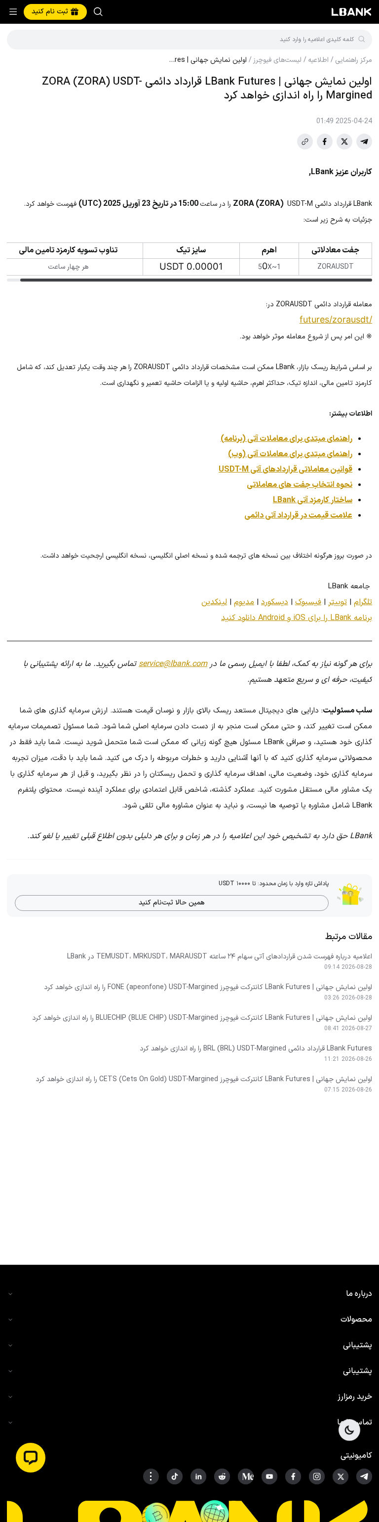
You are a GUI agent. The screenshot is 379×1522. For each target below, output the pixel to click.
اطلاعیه (318, 60)
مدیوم (244, 602)
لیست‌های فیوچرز (277, 60)
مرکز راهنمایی (353, 60)
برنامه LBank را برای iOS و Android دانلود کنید (296, 618)
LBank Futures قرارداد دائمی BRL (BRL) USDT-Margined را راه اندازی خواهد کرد (256, 1049)
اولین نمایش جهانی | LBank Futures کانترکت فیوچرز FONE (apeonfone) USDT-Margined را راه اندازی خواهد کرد (208, 988)
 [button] (21, 40)
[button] (30, 1458)
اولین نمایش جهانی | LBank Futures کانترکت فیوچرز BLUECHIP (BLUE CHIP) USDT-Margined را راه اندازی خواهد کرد (202, 1018)
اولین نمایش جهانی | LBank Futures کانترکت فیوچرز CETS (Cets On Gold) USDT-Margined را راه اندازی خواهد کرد (204, 1080)
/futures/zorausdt (336, 319)
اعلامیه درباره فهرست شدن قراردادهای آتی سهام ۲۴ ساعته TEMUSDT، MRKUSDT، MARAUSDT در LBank (219, 957)
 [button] (98, 11)
